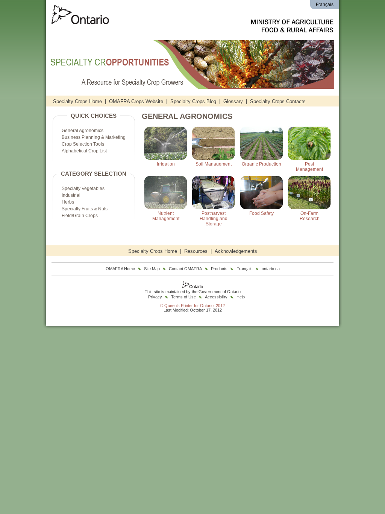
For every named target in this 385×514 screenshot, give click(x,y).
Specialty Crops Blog (193, 101)
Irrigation (166, 164)
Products (219, 268)
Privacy (155, 297)
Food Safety (261, 213)
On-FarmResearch (310, 216)
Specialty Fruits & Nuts (85, 208)
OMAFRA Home (120, 268)
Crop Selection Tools (83, 144)
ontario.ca (271, 268)
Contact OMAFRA (185, 268)
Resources (196, 251)
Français (324, 4)
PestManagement (309, 166)
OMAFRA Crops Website (136, 101)
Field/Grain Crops (80, 215)
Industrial (71, 195)
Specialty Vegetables (83, 188)
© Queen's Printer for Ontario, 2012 (192, 305)
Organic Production (261, 164)
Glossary (233, 101)
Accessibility (216, 297)
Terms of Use (183, 297)
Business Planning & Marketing (94, 137)
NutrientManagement (165, 216)
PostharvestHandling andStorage (213, 219)
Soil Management (214, 164)
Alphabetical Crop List (84, 151)
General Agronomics (82, 130)
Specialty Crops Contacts (278, 101)
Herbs (68, 202)
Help (240, 297)
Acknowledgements (236, 251)
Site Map (152, 268)
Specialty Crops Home (77, 101)
